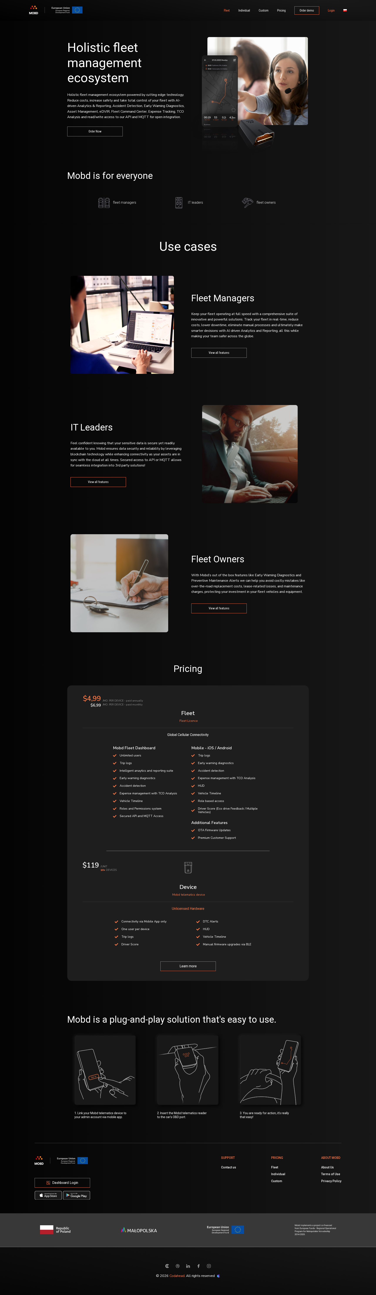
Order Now (95, 131)
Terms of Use (330, 1174)
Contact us (228, 1167)
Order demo (307, 10)
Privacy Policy (331, 1181)
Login (331, 10)
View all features (219, 352)
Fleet (227, 10)
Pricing (281, 10)
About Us (327, 1167)
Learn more (188, 966)
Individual (244, 10)
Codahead (177, 1275)
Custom (264, 10)
